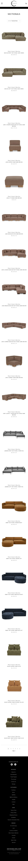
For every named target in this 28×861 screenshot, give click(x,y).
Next (14, 750)
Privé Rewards (13, 774)
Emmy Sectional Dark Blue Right (14, 594)
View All (13, 842)
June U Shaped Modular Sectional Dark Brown (14, 125)
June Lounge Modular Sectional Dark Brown (14, 270)
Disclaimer (13, 817)
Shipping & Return (13, 815)
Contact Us (13, 781)
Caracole (13, 835)
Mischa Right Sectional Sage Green (14, 53)
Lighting (13, 794)
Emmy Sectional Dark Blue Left (14, 630)
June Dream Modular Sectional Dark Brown (14, 305)
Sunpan (13, 837)
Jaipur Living (13, 840)
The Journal (13, 779)
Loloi (14, 828)
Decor (13, 792)
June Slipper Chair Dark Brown (14, 162)
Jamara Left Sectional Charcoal (14, 486)
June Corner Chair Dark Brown (14, 377)
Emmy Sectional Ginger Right (14, 522)
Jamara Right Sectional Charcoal (14, 451)
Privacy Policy (13, 812)
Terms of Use (13, 810)
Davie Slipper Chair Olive (14, 666)
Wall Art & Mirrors (13, 797)
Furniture (13, 790)
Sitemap (13, 784)
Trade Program (13, 776)
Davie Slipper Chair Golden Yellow (14, 702)
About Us (13, 772)
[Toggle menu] (1, 3)
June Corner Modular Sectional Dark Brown (14, 341)
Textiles (13, 799)
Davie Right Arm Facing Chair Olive (14, 738)
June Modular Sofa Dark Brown (14, 234)
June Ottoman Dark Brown (14, 198)
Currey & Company (14, 830)
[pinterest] (15, 764)
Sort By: (9, 20)
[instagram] (12, 764)
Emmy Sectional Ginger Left (14, 558)
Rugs (13, 804)
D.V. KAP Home (13, 825)
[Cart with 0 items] (26, 3)
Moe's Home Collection (13, 832)
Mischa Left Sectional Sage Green (14, 89)
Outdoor (13, 801)
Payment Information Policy (13, 819)
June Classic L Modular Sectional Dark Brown (14, 414)
